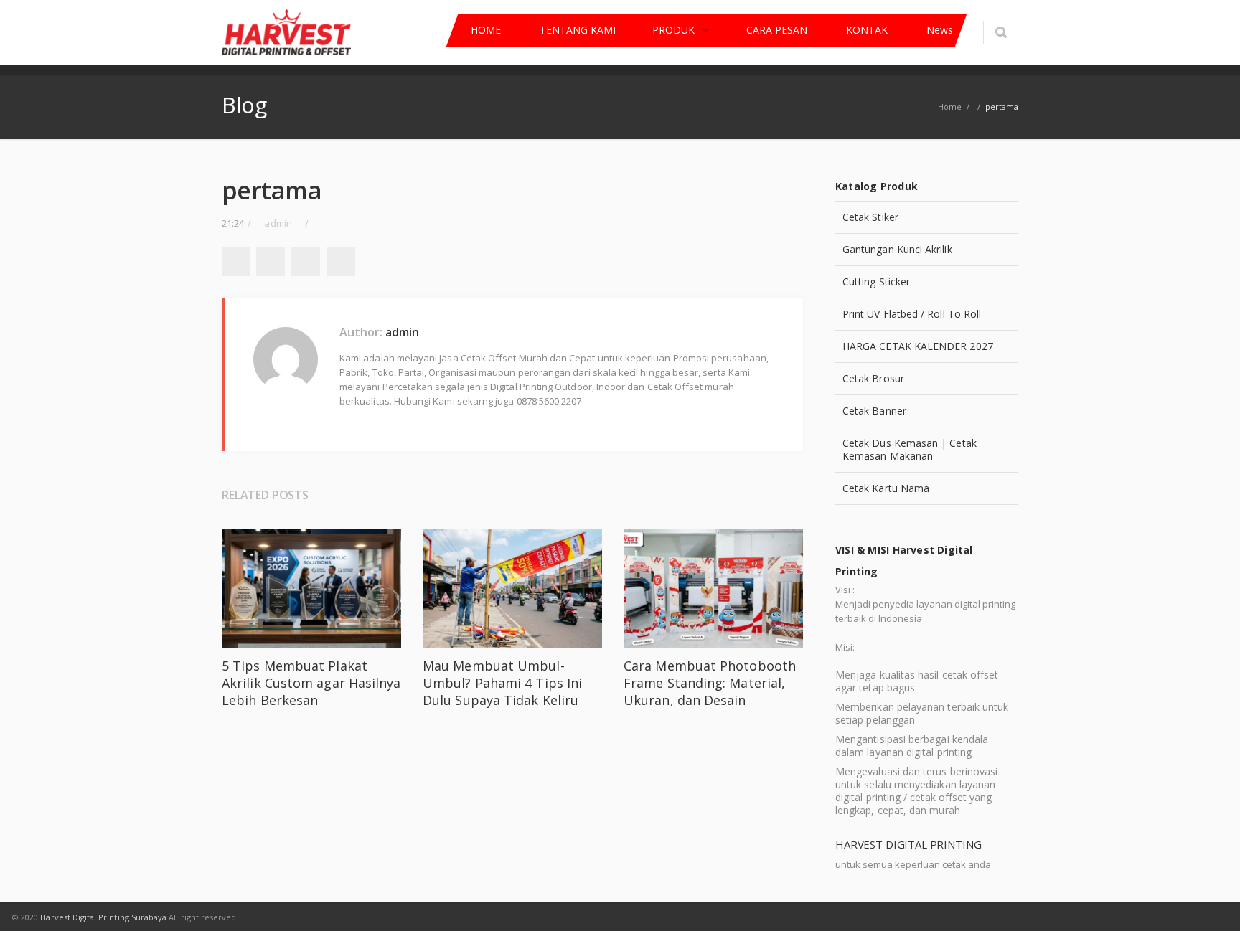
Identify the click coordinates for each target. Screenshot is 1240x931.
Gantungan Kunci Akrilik (897, 249)
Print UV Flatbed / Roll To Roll (911, 314)
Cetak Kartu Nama (885, 488)
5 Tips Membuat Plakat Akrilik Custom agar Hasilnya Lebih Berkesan (311, 683)
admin (402, 332)
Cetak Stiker (870, 217)
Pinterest (341, 261)
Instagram (794, 916)
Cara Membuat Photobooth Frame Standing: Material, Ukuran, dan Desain (710, 683)
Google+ (305, 261)
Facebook (235, 261)
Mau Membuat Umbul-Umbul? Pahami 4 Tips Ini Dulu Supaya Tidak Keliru (502, 683)
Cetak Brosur (873, 378)
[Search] (1000, 32)
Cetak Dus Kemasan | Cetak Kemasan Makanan (909, 449)
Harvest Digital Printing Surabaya (103, 917)
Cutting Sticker (876, 281)
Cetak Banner (874, 410)
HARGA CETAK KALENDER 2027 (917, 346)
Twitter (270, 261)
